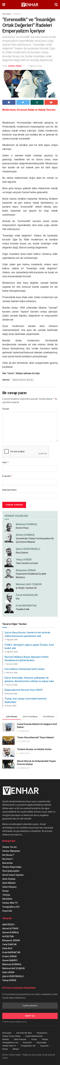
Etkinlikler (7, 899)
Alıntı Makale (9, 883)
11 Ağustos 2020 (34, 66)
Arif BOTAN (8, 936)
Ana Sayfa (6, 14)
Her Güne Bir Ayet (24, 1033)
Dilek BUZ (7, 948)
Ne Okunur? (8, 855)
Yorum (5, 409)
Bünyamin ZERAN (26, 570)
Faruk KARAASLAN (27, 595)
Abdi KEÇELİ (8, 924)
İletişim (16, 1049)
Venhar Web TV (10, 903)
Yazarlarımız (42, 1033)
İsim (5, 462)
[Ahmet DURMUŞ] (9, 537)
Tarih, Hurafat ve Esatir (27, 563)
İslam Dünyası (9, 887)
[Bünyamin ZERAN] (9, 573)
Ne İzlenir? (7, 859)
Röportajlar (41, 1042)
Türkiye (6, 895)
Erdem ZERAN (9, 956)
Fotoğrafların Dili (11, 907)
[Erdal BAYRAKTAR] (9, 608)
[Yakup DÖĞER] (9, 562)
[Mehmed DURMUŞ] (9, 527)
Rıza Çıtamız (22, 552)
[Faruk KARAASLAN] (9, 598)
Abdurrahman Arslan (23, 380)
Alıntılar (5, 1039)
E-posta (7, 476)
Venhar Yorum (9, 847)
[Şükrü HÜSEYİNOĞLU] (9, 552)
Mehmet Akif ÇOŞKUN (13, 968)
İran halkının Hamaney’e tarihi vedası (25, 669)
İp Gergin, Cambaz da (26, 588)
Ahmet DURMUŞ (25, 534)
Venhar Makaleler (11, 851)
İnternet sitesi (9, 490)
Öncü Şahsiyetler (11, 871)
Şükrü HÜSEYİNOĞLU (28, 549)
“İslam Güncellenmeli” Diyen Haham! (35, 737)
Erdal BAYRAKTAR (26, 605)
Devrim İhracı (22, 528)
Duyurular (7, 911)
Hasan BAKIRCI (10, 960)
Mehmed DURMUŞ (26, 524)
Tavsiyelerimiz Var (10, 1042)
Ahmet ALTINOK (10, 928)
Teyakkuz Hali (22, 609)
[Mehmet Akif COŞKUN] (9, 587)
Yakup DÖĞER (24, 559)
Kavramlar (7, 863)
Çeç (18, 598)
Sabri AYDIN (8, 972)
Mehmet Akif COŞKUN (29, 584)
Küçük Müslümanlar (34, 1036)
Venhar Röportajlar (12, 867)
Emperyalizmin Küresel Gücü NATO (24, 690)
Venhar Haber (15, 66)
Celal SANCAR (9, 944)
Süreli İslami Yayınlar (13, 875)
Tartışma (17, 14)
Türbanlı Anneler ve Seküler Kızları (34, 749)
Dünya (5, 891)
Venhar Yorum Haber (11, 1036)
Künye (5, 1049)
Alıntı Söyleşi (8, 879)
